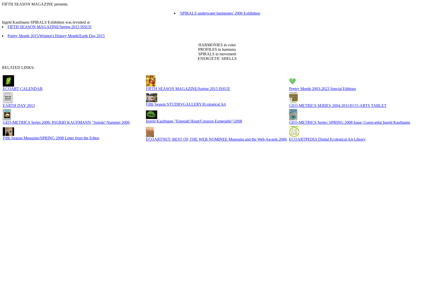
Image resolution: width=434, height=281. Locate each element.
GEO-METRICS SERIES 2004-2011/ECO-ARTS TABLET (338, 105)
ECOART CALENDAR (23, 89)
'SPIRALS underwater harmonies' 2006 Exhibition (220, 13)
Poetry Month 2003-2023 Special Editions (322, 89)
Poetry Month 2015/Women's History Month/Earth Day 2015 (56, 36)
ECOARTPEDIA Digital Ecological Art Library (327, 139)
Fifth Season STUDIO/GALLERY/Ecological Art (186, 104)
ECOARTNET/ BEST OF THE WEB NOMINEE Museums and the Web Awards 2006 (216, 139)
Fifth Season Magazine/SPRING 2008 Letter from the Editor (51, 138)
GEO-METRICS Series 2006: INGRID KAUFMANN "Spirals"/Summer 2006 (66, 122)
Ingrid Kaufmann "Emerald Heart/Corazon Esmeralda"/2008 (194, 121)
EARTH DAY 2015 (19, 105)
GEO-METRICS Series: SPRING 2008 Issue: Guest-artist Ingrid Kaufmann (349, 122)
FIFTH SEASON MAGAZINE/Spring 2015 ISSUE (50, 27)
